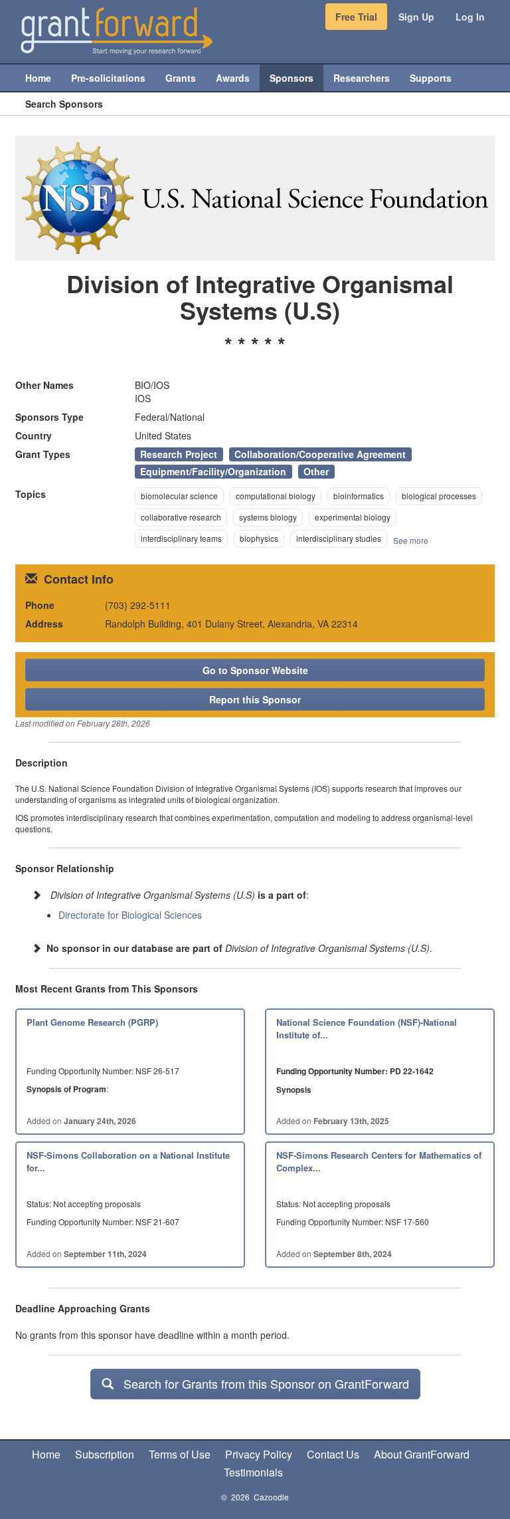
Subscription (104, 1454)
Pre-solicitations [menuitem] (108, 77)
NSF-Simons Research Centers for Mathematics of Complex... (378, 1161)
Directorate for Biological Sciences (130, 914)
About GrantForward (421, 1454)
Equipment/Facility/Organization (213, 471)
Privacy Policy (258, 1454)
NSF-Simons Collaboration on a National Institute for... (128, 1161)
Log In (470, 16)
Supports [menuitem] (431, 77)
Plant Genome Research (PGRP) (92, 1022)
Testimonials (253, 1472)
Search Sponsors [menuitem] (64, 103)
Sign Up (416, 16)
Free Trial (356, 16)
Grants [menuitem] (180, 77)
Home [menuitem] (38, 77)
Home (46, 1454)
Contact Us (333, 1454)
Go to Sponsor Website (255, 670)
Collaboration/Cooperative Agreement (320, 454)
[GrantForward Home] (116, 30)
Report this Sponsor (255, 699)
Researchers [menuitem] (361, 77)
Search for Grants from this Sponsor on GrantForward (261, 1383)
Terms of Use (180, 1454)
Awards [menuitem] (233, 77)
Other (316, 471)
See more (410, 540)
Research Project (178, 454)
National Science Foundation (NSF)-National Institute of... (366, 1028)
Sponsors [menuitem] (291, 77)
